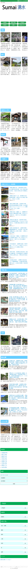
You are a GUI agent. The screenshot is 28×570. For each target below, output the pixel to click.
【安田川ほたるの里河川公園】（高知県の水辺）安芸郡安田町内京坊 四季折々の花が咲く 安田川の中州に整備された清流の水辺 (18, 397)
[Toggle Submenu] (25, 507)
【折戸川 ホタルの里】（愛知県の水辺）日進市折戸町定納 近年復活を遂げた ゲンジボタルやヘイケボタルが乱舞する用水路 (16, 439)
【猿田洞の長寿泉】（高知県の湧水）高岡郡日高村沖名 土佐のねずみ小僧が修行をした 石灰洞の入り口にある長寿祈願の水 (5, 48)
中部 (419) (4, 459)
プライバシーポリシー (9, 566)
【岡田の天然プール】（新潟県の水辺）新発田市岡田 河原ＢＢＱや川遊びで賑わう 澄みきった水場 (18, 197)
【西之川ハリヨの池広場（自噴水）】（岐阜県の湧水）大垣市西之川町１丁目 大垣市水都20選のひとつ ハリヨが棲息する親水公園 (18, 375)
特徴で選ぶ (13, 22)
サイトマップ (24, 566)
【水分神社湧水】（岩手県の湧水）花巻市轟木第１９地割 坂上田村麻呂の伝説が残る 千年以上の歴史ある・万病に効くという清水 (18, 275)
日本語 (3, 2)
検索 (13, 25)
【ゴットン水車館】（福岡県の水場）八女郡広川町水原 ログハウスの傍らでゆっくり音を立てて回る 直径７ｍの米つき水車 (16, 351)
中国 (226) (4, 463)
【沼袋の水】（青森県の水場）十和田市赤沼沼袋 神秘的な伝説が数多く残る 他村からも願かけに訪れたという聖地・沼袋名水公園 (18, 362)
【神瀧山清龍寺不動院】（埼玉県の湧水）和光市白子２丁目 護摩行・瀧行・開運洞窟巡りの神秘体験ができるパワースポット (16, 48)
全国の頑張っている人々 (5, 559)
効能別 (4, 25)
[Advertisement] (14, 15)
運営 (2, 566)
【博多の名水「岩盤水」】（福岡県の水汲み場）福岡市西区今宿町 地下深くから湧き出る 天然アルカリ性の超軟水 (18, 213)
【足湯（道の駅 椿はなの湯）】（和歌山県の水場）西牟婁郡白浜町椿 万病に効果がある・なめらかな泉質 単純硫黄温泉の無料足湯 (18, 299)
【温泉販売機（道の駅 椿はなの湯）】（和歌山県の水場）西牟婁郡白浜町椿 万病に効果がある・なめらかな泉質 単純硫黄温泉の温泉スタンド (18, 286)
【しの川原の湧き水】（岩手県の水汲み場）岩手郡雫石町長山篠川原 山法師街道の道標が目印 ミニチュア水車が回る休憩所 (5, 351)
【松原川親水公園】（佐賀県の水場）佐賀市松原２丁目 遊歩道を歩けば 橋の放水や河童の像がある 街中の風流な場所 (5, 72)
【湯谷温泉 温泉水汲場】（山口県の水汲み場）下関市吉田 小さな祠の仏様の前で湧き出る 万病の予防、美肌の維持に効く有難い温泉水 (18, 310)
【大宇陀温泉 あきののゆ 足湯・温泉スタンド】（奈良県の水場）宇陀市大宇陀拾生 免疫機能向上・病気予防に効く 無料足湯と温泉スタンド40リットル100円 (16, 130)
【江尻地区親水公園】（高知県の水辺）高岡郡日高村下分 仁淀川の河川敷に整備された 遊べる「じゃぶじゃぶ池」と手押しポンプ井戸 (18, 409)
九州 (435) (4, 467)
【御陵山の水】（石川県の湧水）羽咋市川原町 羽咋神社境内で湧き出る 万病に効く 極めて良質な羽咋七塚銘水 (18, 321)
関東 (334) (4, 457)
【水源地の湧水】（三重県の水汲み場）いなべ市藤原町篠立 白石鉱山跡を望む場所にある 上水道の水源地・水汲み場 (18, 261)
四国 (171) (4, 465)
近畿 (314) (4, 461)
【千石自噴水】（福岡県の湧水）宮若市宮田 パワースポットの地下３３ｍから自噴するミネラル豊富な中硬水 (18, 245)
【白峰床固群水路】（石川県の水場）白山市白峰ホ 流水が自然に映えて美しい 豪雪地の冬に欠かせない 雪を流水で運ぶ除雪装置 (16, 72)
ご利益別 (22, 22)
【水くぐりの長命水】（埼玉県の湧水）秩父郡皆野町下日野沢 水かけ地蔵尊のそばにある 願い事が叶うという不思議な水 (16, 177)
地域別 (4, 22)
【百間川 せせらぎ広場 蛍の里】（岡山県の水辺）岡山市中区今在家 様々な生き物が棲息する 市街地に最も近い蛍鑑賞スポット (5, 439)
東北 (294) (4, 455)
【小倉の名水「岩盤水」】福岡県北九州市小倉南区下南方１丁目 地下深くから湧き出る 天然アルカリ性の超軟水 (18, 237)
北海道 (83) (4, 452)
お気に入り (22, 25)
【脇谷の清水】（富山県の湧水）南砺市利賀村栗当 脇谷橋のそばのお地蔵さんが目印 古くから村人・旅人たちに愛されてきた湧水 (5, 177)
